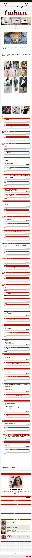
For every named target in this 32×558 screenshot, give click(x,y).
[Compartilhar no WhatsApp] (20, 101)
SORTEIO (14, 423)
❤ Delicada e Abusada (8, 358)
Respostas (6, 123)
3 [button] (15, 25)
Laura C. (5, 216)
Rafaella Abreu (6, 243)
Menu (16, 1)
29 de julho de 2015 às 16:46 (10, 272)
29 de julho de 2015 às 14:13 (10, 216)
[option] (6, 21)
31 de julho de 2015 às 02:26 (14, 318)
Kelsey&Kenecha (6, 143)
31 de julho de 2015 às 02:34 (14, 362)
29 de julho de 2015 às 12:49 (10, 188)
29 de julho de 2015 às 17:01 (10, 284)
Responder (27, 148)
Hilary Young (6, 434)
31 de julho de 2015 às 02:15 (14, 194)
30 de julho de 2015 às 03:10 (11, 434)
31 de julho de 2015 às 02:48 (14, 449)
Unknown (5, 118)
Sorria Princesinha (7, 372)
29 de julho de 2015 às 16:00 (10, 258)
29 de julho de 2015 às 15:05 (12, 243)
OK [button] (28, 556)
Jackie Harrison (6, 131)
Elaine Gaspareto (17, 553)
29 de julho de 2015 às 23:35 (14, 167)
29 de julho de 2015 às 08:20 (13, 143)
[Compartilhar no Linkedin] (18, 101)
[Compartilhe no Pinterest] (16, 101)
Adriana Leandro (8, 167)
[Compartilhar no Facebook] (12, 101)
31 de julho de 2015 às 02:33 (14, 332)
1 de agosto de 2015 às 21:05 (14, 414)
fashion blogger (7, 444)
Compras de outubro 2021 (10, 525)
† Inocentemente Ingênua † (8, 386)
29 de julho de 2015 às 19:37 (10, 311)
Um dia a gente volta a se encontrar (11, 530)
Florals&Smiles (7, 146)
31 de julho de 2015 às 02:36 (14, 427)
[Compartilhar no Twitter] (14, 101)
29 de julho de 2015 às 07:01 (12, 131)
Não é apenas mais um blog (8, 423)
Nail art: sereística (9, 535)
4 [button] (16, 25)
